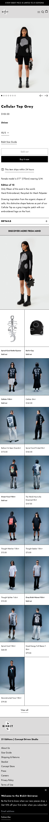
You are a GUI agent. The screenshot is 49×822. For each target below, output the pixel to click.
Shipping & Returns (10, 757)
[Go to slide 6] (12, 95)
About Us (5, 748)
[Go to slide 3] (6, 95)
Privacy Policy (7, 780)
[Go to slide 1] (1, 95)
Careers (5, 775)
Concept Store (8, 766)
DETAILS (6, 221)
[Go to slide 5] (10, 95)
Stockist (4, 761)
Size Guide (6, 752)
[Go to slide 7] (15, 95)
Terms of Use (7, 784)
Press (3, 770)
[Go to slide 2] (4, 95)
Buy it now (24, 159)
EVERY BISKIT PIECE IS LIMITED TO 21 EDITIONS (24, 2)
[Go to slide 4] (8, 95)
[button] (42, 12)
